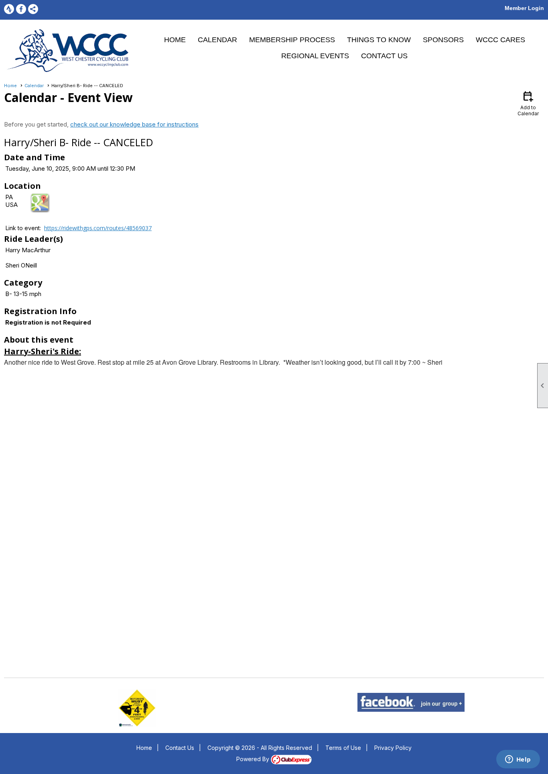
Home (175, 40)
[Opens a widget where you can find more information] (518, 760)
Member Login (524, 8)
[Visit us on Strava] (9, 9)
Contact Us (384, 56)
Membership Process (292, 40)
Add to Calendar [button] (528, 103)
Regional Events (315, 56)
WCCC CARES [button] (500, 40)
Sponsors (443, 40)
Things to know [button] (379, 40)
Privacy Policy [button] (393, 747)
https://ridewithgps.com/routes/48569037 (98, 228)
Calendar (217, 40)
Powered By (253, 759)
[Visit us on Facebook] (21, 9)
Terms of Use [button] (343, 747)
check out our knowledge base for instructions (134, 124)
